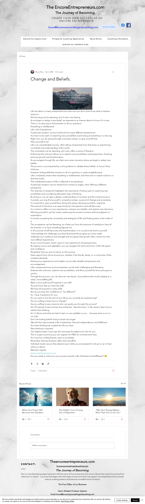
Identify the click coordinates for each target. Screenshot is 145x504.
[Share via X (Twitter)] (37, 364)
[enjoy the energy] (109, 397)
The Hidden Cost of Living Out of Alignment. (71, 411)
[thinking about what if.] (72, 397)
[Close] (142, 500)
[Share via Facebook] (32, 364)
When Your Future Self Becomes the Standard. (32, 411)
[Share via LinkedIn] (43, 364)
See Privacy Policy (67, 501)
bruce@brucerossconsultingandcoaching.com (73, 27)
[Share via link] (48, 364)
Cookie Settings (122, 500)
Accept (135, 500)
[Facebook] (123, 25)
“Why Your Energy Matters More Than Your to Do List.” (108, 411)
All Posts (22, 56)
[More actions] (113, 72)
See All (123, 383)
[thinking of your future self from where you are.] (35, 397)
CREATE (57, 18)
